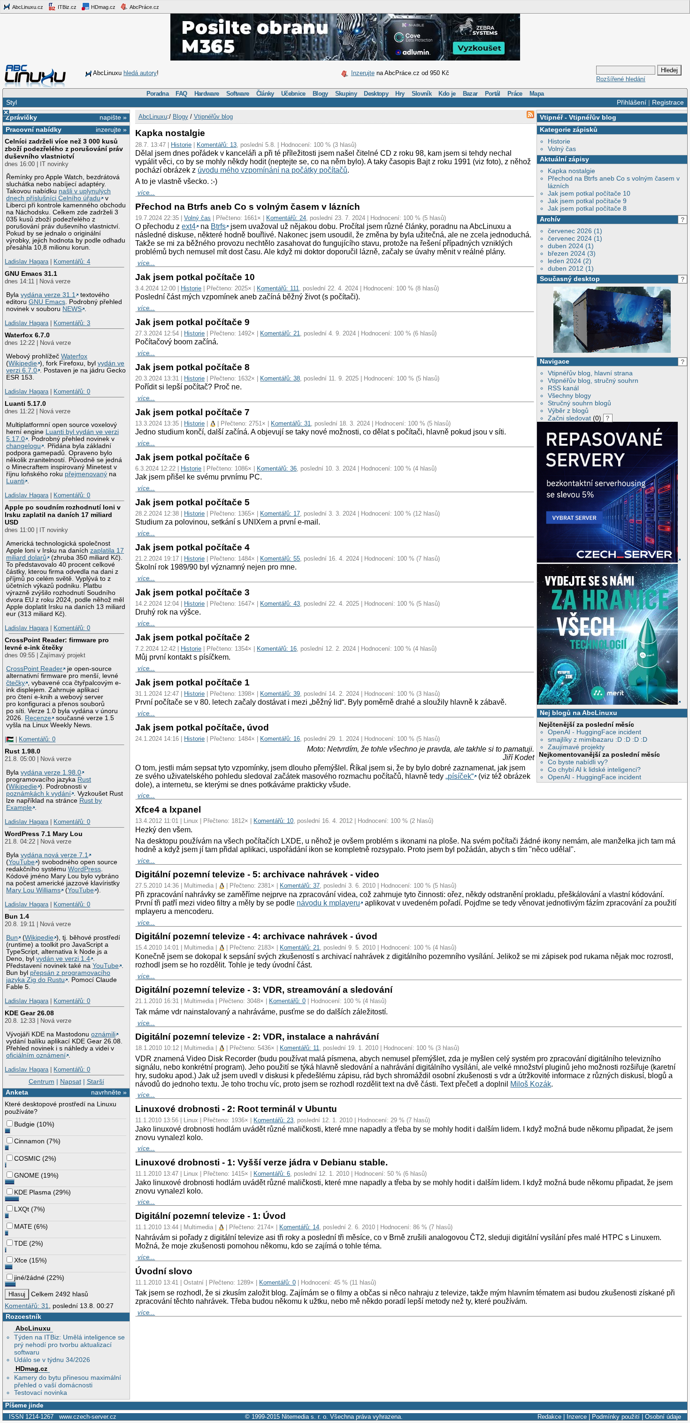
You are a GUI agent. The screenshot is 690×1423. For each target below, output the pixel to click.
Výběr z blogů (568, 410)
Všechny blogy (569, 395)
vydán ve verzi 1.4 (63, 958)
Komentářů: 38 (280, 378)
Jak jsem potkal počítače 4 (192, 547)
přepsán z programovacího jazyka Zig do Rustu (58, 976)
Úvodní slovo (163, 1271)
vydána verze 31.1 (48, 294)
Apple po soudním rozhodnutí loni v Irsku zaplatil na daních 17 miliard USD (63, 514)
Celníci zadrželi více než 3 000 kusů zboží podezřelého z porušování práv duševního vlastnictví (64, 148)
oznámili (103, 1034)
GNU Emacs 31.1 (31, 273)
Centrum (41, 1081)
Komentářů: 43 (280, 603)
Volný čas (562, 148)
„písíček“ (459, 776)
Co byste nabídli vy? (578, 762)
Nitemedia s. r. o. (305, 1416)
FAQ (181, 93)
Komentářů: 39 (280, 693)
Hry (399, 93)
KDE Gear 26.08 (29, 1013)
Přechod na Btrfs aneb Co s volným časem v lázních (247, 207)
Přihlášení (631, 102)
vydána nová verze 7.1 (54, 855)
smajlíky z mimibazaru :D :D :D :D (597, 739)
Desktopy (376, 93)
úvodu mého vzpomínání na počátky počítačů (272, 170)
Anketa (17, 1092)
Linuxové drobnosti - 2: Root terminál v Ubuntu (236, 1109)
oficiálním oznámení (36, 1055)
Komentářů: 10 (273, 820)
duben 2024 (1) (571, 246)
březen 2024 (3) (572, 253)
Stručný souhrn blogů (579, 403)
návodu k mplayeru (328, 903)
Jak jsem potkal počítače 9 (587, 201)
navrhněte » (109, 1092)
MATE (23, 1226)
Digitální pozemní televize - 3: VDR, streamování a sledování (263, 990)
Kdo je (446, 93)
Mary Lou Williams (33, 890)
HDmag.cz (102, 7)
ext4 (189, 226)
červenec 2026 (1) (575, 231)
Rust (84, 779)
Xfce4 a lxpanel (168, 809)
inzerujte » (111, 129)
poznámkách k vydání (38, 793)
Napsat (70, 1081)
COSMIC (27, 1158)
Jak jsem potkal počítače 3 (192, 592)
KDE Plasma (32, 1192)
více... (146, 192)
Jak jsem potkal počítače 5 (192, 502)
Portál (492, 93)
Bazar (470, 93)
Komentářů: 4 (72, 261)
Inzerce (577, 1416)
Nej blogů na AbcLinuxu (578, 712)
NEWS (72, 308)
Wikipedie (22, 363)
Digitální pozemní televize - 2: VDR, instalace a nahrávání (257, 1037)
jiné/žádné (29, 1277)
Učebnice (293, 93)
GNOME (26, 1175)
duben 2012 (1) (571, 268)
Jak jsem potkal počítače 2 (192, 637)
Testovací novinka (40, 1392)
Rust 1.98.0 (22, 751)
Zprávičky (21, 117)
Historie (559, 141)
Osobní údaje (663, 1416)
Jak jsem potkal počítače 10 (589, 193)
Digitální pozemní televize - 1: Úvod (210, 1216)
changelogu (23, 445)
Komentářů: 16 (277, 648)
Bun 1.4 (17, 916)
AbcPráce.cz (144, 7)
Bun (12, 937)
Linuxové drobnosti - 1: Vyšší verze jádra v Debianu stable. (261, 1162)
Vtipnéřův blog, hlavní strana (590, 373)
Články (265, 93)
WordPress (84, 869)
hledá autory (140, 72)
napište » (113, 117)
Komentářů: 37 (300, 885)
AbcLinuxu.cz (27, 7)
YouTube (21, 862)
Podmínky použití (616, 1416)
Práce (514, 93)
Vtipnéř (551, 117)
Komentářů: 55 (280, 558)
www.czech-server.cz (87, 1416)
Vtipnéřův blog (592, 117)
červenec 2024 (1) (575, 238)
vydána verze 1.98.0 (51, 772)
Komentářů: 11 (299, 1047)
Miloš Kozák (530, 1084)
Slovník (421, 93)
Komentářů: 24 (286, 217)
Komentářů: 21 (280, 333)
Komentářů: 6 (271, 1173)
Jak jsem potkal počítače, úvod (202, 727)
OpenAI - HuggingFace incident (594, 732)
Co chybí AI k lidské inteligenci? (594, 769)
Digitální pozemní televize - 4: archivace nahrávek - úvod (256, 936)
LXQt (21, 1209)
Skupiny (346, 93)
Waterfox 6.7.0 (27, 335)
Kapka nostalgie (571, 171)
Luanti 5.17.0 (25, 403)
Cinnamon (29, 1141)
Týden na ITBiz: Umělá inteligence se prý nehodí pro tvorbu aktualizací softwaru (69, 1344)
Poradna (157, 93)
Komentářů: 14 (299, 1227)
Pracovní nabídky (33, 129)
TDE (20, 1243)
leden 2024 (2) (569, 261)
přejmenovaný (86, 474)
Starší (95, 1081)
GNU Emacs (47, 301)
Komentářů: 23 (273, 1120)
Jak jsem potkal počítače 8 (587, 208)
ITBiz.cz (66, 7)
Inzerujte (363, 72)
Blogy (320, 93)
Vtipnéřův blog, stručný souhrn (593, 380)
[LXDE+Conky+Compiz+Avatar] (612, 350)
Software (237, 93)
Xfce (20, 1260)
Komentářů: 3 (72, 323)
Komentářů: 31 (27, 1305)
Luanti (15, 481)
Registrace (668, 102)
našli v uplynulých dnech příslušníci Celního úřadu (58, 195)
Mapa (536, 93)
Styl (11, 102)
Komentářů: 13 (217, 144)
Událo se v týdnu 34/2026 (52, 1359)
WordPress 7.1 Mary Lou (44, 833)
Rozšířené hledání (620, 79)
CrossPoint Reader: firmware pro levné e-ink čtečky (57, 643)
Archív (550, 219)
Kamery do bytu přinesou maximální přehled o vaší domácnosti (67, 1381)
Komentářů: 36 (277, 468)
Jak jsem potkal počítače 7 (192, 412)
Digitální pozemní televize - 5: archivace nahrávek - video (257, 874)
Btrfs (218, 226)
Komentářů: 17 (280, 513)
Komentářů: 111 (278, 288)
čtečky (15, 682)
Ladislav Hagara (26, 261)
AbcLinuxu (33, 1328)
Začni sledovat (569, 418)
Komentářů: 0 (72, 391)
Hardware (206, 93)
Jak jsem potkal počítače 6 (192, 457)
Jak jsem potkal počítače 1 (192, 682)
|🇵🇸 (9, 739)
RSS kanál (563, 388)
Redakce (549, 1416)
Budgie (24, 1124)
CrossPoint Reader (34, 668)
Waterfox (74, 356)
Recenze (38, 718)
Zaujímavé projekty (576, 747)
